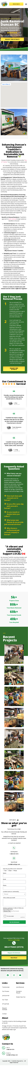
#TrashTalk (5, 1004)
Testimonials (5, 987)
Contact (4, 1014)
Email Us (8, 1053)
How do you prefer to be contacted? (12, 868)
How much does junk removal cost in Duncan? (13, 498)
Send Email (14, 862)
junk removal (12, 219)
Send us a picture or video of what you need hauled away (13, 908)
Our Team (5, 1000)
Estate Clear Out (20, 997)
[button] (26, 4)
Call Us (8, 1047)
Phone (15, 870)
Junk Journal (5, 995)
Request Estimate (4, 1008)
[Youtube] (20, 975)
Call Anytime (14, 851)
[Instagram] (14, 975)
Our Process (5, 991)
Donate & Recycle (19, 992)
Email (10, 870)
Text (5, 870)
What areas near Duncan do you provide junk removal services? (13, 522)
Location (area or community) (11, 891)
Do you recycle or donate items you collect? (12, 514)
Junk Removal (20, 987)
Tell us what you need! (9, 897)
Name (4, 873)
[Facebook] (8, 975)
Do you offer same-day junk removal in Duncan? (14, 506)
